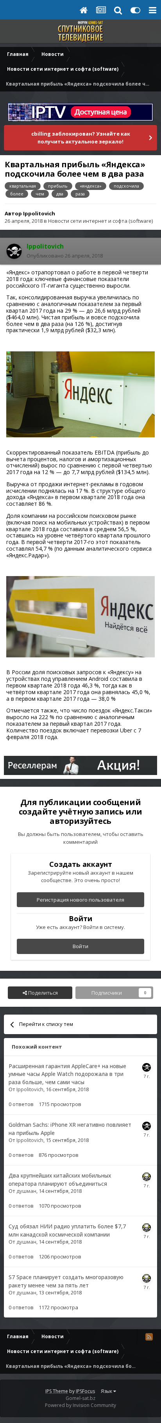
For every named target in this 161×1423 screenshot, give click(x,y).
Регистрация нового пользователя (80, 899)
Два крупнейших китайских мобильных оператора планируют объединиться (60, 1179)
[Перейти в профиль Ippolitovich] (14, 251)
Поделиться (42, 992)
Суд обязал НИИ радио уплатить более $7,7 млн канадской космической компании (67, 1230)
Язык (107, 1391)
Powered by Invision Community (80, 1405)
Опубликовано (65, 255)
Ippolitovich (39, 213)
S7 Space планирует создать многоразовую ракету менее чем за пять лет (66, 1281)
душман (26, 1190)
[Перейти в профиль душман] (146, 1176)
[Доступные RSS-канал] (149, 1336)
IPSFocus (85, 1391)
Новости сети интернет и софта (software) (100, 220)
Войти (80, 946)
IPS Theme (56, 1391)
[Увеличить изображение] (80, 393)
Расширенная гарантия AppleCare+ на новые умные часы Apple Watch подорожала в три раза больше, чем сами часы (67, 1074)
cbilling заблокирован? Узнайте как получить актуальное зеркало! (80, 137)
